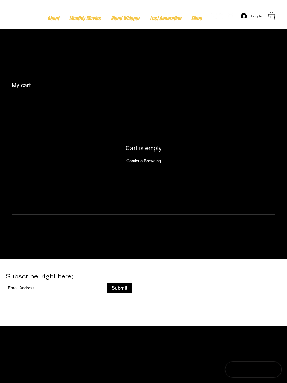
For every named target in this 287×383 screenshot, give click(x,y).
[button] (271, 16)
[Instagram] (230, 16)
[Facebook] (222, 16)
